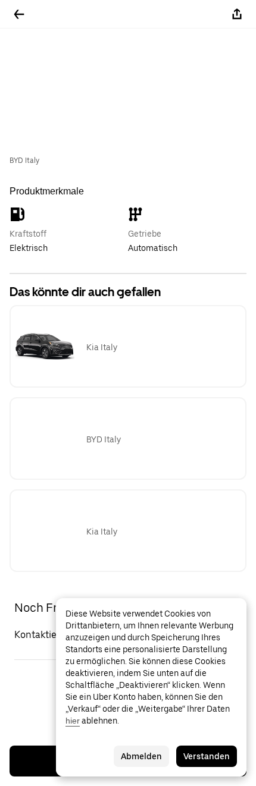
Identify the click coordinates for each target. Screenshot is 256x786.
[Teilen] (237, 14)
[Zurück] (19, 14)
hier (72, 720)
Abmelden (141, 756)
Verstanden (206, 756)
